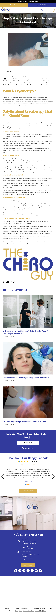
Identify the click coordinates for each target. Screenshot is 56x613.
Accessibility (38, 611)
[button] (53, 10)
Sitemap (45, 611)
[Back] (5, 31)
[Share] (52, 71)
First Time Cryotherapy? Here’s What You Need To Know (24, 421)
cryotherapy (19, 101)
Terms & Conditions (28, 611)
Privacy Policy (18, 611)
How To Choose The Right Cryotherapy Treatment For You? (26, 377)
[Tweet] (49, 71)
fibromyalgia (30, 162)
